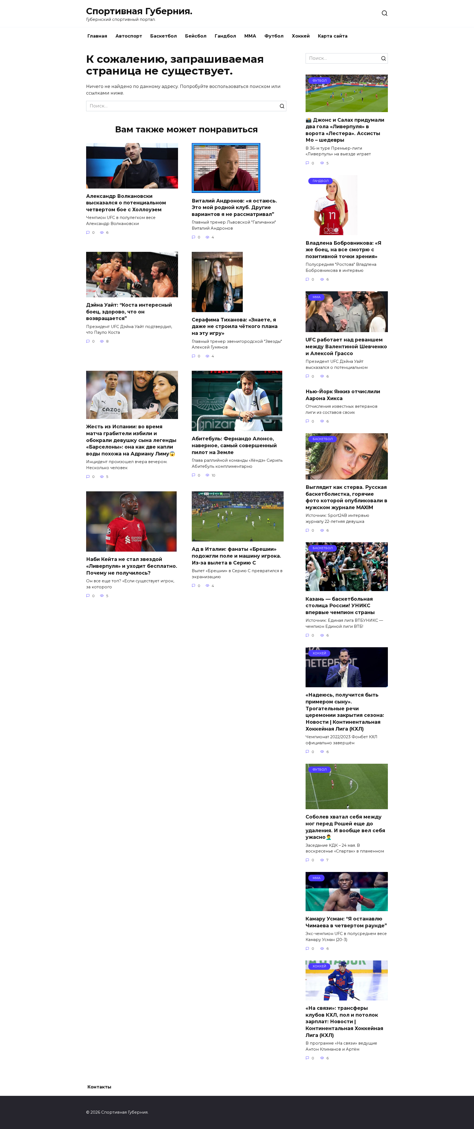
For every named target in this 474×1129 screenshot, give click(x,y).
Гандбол (225, 36)
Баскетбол (163, 36)
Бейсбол (196, 36)
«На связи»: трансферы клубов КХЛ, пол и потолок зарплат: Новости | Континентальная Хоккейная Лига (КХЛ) (344, 1021)
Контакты (99, 1087)
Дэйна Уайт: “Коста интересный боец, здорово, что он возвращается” (129, 311)
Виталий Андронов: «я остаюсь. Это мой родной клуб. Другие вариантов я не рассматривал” (234, 207)
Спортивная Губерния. (139, 11)
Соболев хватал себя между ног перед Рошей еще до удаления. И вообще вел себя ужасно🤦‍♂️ (345, 827)
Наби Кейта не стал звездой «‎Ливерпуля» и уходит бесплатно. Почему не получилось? (131, 565)
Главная (97, 36)
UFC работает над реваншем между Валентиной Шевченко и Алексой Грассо (346, 346)
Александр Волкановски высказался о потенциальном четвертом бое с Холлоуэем (126, 202)
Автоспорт (128, 36)
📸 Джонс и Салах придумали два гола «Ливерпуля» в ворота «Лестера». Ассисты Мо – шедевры (345, 130)
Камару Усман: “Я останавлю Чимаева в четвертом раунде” (346, 922)
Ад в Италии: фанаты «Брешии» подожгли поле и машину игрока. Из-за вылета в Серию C (236, 555)
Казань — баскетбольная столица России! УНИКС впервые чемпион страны (340, 605)
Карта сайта (333, 36)
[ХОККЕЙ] (347, 683)
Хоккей (301, 36)
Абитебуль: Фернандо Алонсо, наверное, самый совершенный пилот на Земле (234, 445)
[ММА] (347, 328)
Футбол (274, 36)
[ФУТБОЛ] (347, 108)
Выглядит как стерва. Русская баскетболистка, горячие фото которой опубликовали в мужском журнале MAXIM (346, 497)
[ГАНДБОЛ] (331, 231)
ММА (250, 36)
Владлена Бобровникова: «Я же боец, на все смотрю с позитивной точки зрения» (343, 249)
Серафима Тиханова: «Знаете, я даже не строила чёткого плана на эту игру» (235, 326)
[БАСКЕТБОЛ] (347, 476)
